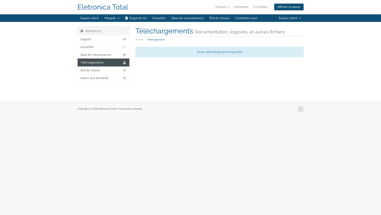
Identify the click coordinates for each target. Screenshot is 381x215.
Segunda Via (137, 18)
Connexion (241, 7)
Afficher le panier (288, 7)
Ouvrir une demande (95, 78)
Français (221, 7)
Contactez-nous (246, 18)
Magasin (111, 18)
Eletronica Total (102, 7)
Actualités (159, 18)
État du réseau (219, 18)
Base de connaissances (188, 18)
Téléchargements (92, 62)
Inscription (260, 7)
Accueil (139, 39)
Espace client (89, 18)
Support (86, 39)
